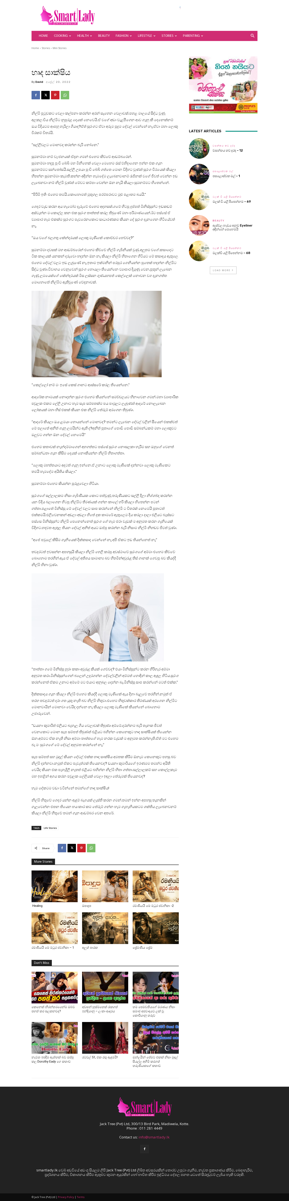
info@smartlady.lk (154, 1137)
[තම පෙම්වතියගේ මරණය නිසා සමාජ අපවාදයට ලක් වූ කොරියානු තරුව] (156, 987)
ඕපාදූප (86, 906)
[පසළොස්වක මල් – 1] (199, 174)
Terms (80, 1197)
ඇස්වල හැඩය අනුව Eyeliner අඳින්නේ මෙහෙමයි (233, 227)
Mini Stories (59, 48)
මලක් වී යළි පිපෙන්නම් (227, 197)
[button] (252, 36)
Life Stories (50, 827)
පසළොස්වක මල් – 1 (226, 176)
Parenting (191, 36)
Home (43, 36)
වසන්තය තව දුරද (224, 146)
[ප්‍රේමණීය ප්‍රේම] (156, 928)
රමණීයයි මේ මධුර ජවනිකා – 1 (53, 948)
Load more (221, 270)
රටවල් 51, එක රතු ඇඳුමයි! (100, 1057)
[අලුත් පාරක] (105, 928)
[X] (45, 95)
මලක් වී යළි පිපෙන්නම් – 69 (232, 202)
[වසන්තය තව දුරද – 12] (199, 148)
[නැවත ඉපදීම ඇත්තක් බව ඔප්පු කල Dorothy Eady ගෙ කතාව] (55, 1038)
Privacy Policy (66, 1197)
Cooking (61, 36)
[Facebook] (36, 95)
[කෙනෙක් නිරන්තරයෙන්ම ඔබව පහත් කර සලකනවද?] (55, 987)
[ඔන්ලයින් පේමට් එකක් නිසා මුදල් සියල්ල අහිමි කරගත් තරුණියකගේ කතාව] (156, 1038)
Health (83, 36)
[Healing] (55, 886)
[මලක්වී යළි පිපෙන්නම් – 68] (199, 251)
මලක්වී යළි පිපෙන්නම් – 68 (231, 253)
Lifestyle (145, 36)
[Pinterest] (55, 95)
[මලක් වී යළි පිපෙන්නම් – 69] (199, 199)
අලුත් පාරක (90, 948)
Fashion (122, 36)
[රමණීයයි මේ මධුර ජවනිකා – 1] (55, 928)
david (39, 82)
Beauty (104, 36)
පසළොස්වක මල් (223, 171)
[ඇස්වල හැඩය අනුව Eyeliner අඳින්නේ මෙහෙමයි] (199, 225)
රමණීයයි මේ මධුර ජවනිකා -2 (153, 906)
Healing (37, 906)
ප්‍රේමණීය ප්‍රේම (143, 948)
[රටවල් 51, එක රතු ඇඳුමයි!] (105, 1038)
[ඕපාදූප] (105, 886)
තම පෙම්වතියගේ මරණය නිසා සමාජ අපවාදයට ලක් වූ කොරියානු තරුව (154, 1011)
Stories (167, 36)
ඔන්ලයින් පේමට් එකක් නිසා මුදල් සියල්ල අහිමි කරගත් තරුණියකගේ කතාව (155, 1061)
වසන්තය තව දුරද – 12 (228, 150)
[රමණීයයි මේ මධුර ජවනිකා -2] (156, 886)
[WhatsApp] (65, 95)
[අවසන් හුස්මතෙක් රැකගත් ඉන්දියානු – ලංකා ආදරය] (105, 987)
